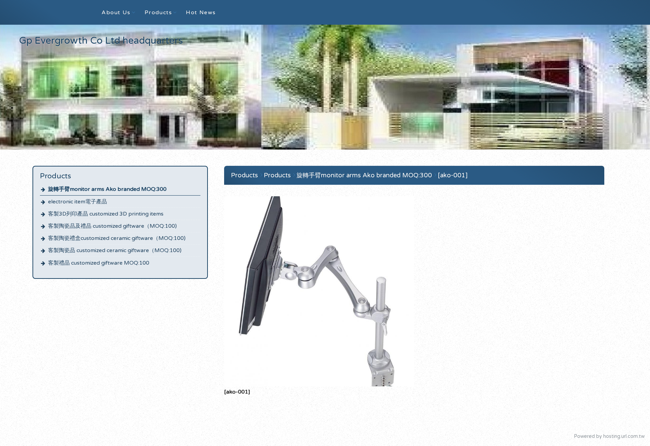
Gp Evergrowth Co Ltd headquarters (101, 40)
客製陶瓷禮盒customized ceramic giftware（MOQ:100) (117, 238)
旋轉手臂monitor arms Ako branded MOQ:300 (107, 189)
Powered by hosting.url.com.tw (609, 436)
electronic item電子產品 (77, 201)
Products (244, 175)
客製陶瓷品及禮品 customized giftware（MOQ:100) (112, 226)
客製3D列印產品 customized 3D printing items (106, 213)
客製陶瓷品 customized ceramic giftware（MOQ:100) (114, 250)
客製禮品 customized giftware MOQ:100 (98, 263)
